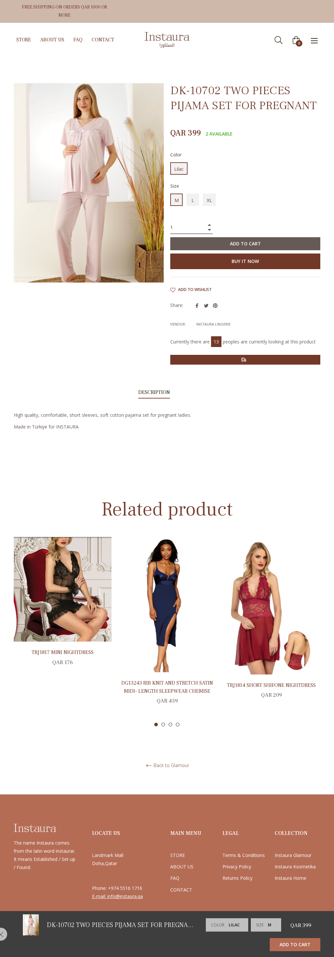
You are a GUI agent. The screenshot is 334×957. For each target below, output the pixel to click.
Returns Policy (237, 878)
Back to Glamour (170, 765)
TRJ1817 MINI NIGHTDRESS (63, 652)
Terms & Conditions (243, 855)
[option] (62, 608)
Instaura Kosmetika (295, 866)
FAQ (174, 878)
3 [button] (170, 724)
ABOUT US (181, 866)
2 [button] (163, 724)
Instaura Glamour (293, 855)
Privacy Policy (236, 866)
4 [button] (177, 724)
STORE (177, 855)
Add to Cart (295, 944)
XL (209, 200)
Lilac (179, 169)
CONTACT (181, 890)
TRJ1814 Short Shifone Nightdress (271, 685)
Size (174, 186)
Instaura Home (290, 878)
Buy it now (245, 261)
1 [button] (156, 724)
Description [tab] (154, 392)
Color (176, 155)
